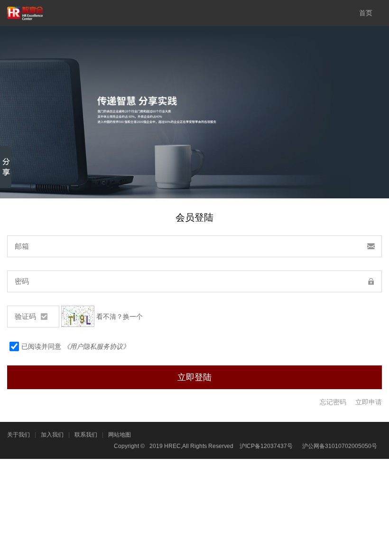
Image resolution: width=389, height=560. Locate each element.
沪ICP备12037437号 (266, 446)
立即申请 (368, 402)
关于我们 (18, 434)
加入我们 (52, 434)
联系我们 (85, 434)
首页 (365, 13)
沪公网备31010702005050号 (339, 446)
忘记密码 (333, 402)
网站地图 (119, 434)
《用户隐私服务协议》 (96, 346)
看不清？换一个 (119, 316)
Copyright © (129, 446)
